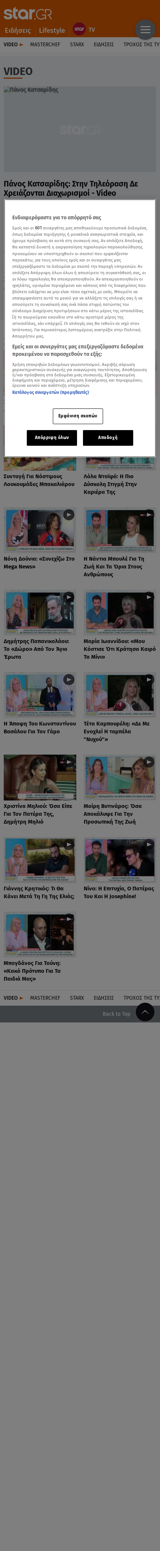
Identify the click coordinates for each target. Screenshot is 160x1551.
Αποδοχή (108, 437)
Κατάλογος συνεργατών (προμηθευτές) (50, 392)
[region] (80, 328)
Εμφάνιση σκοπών (78, 416)
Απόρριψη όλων (52, 437)
